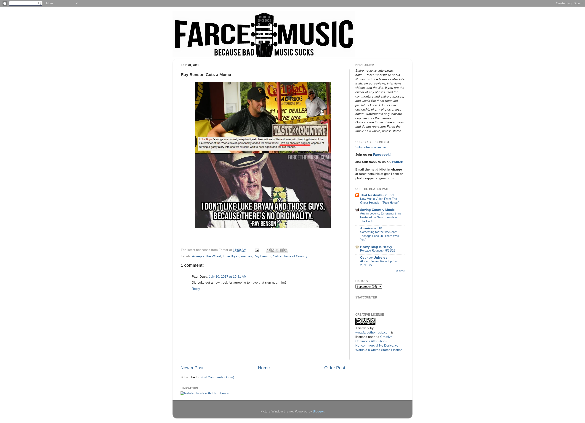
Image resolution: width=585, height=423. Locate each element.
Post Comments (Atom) (217, 377)
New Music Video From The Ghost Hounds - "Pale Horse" (379, 200)
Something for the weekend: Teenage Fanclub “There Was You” (379, 235)
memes (246, 256)
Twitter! (397, 162)
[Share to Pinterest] (285, 250)
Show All (400, 270)
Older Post (334, 367)
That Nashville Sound (377, 195)
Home (264, 367)
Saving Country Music (377, 210)
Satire (277, 256)
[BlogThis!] (272, 250)
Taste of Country (295, 256)
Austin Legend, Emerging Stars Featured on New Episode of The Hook (381, 217)
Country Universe (373, 257)
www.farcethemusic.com (372, 332)
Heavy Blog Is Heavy (376, 247)
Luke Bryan (231, 256)
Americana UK (371, 228)
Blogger (318, 411)
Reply (196, 288)
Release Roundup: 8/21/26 (377, 250)
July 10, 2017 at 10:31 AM (228, 276)
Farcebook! (382, 154)
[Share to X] (277, 250)
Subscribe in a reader (370, 147)
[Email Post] (256, 250)
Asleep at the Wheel (206, 256)
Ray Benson (262, 256)
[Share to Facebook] (281, 250)
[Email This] (268, 250)
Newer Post (192, 367)
